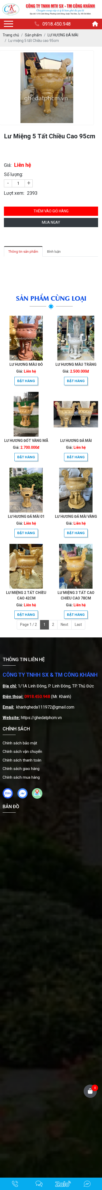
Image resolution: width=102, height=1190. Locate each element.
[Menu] (8, 24)
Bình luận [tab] (54, 251)
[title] (15, 1184)
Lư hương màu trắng (76, 364)
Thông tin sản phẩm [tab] (23, 251)
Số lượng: (13, 174)
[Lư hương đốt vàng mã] (26, 414)
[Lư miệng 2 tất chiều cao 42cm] (26, 566)
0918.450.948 (56, 24)
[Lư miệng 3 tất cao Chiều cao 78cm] (76, 566)
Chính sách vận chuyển (22, 751)
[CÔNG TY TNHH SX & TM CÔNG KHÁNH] (10, 9)
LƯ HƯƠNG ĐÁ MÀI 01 (26, 516)
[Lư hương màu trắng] (76, 338)
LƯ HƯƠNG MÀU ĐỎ (26, 364)
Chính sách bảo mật (20, 743)
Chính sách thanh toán (22, 760)
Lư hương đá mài (76, 440)
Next (64, 624)
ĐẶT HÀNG (26, 381)
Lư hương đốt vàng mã (26, 440)
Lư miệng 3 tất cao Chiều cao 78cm (76, 595)
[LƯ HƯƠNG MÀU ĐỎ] (26, 338)
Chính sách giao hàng (21, 768)
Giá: (8, 165)
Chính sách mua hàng (21, 777)
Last (78, 624)
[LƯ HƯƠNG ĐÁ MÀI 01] (26, 490)
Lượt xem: (14, 193)
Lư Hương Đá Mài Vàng (76, 516)
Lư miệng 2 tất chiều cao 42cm (26, 595)
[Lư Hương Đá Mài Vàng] (76, 490)
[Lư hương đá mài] (76, 414)
